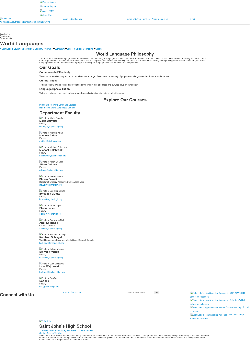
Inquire (53, 6)
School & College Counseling (80, 48)
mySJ (192, 18)
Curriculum (60, 48)
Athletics (29, 21)
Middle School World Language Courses (57, 104)
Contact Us (163, 18)
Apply (51, 10)
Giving (47, 21)
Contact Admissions (72, 292)
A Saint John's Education (11, 48)
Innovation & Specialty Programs (38, 48)
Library (98, 48)
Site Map (58, 333)
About (13, 21)
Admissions (5, 21)
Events (53, 1)
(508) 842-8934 (86, 330)
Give (50, 14)
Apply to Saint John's (72, 18)
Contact (42, 333)
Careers (50, 333)
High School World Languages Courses (57, 107)
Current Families (142, 18)
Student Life (38, 21)
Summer (130, 18)
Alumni (155, 18)
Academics (21, 21)
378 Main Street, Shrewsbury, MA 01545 (57, 330)
